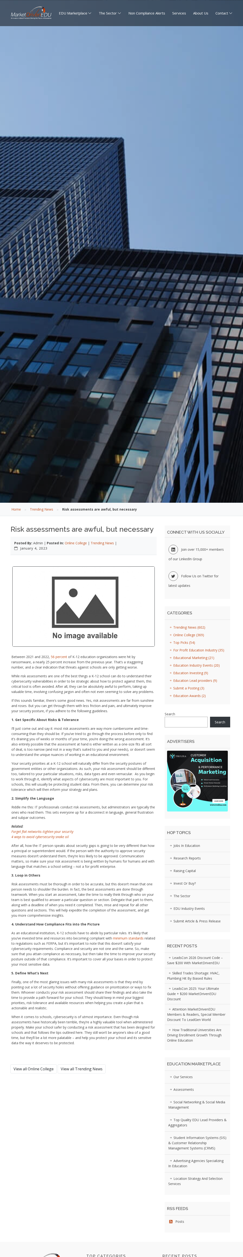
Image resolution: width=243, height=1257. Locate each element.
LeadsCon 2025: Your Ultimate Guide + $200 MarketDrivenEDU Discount (193, 993)
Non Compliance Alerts (146, 13)
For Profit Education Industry (198, 650)
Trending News (41, 509)
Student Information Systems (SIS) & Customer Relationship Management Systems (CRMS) (197, 1142)
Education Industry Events (196, 665)
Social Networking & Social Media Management (196, 1105)
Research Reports (187, 858)
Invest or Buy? (184, 883)
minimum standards (129, 938)
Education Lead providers (194, 680)
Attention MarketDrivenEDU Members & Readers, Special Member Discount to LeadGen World (196, 1014)
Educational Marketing (193, 657)
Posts (178, 1221)
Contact (221, 13)
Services (179, 13)
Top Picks (183, 642)
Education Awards (189, 695)
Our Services (183, 1077)
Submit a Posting (188, 688)
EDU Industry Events (189, 908)
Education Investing (190, 673)
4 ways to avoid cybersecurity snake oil (40, 837)
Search (170, 714)
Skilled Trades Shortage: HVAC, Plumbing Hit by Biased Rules (193, 976)
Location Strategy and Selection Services (195, 1181)
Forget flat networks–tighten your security (42, 831)
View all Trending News (82, 1069)
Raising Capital (184, 870)
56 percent (59, 657)
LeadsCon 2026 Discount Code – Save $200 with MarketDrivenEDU (195, 960)
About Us (200, 13)
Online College (76, 543)
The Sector (108, 13)
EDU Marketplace (73, 13)
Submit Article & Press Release (197, 921)
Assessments (183, 1089)
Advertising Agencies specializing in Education (196, 1163)
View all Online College (34, 1069)
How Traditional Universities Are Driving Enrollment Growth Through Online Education (194, 1035)
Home (16, 509)
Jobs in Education (186, 845)
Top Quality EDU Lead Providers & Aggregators (197, 1122)
